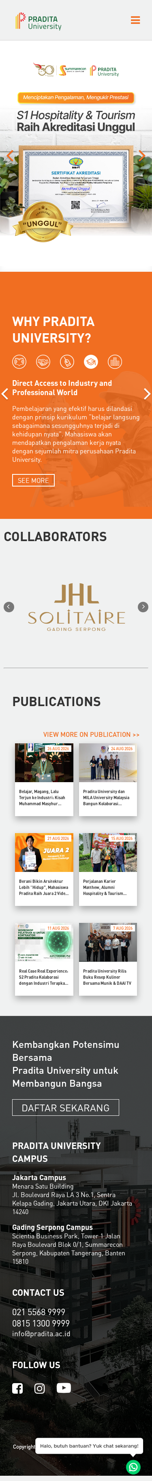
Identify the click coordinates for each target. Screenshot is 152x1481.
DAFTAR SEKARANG (65, 1107)
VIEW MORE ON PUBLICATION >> (91, 734)
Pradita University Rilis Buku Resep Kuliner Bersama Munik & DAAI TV (107, 977)
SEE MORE (33, 480)
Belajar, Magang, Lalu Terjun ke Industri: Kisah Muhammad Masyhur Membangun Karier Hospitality (42, 798)
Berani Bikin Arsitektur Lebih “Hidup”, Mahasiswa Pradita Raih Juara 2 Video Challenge (43, 888)
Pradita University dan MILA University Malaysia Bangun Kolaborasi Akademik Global (106, 798)
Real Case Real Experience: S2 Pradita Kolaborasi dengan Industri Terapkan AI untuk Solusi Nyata (43, 977)
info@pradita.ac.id (41, 1333)
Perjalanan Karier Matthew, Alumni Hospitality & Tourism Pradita (103, 888)
